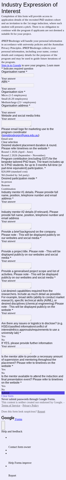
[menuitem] (36, 442)
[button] (33, 142)
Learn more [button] (53, 65)
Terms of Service (10, 405)
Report (41, 411)
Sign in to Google (11, 65)
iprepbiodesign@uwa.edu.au (20, 135)
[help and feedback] (3, 425)
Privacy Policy (31, 405)
